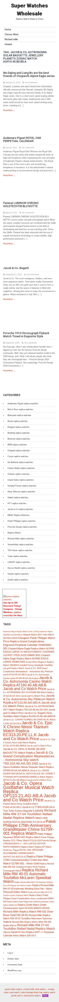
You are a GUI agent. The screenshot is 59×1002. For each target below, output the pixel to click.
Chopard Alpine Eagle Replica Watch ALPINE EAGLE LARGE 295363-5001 (26, 658)
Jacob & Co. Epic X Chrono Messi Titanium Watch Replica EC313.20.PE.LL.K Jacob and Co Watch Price (28, 731)
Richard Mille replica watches (21, 538)
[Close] (24, 590)
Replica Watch (14, 533)
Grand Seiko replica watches (21, 480)
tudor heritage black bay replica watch (38, 992)
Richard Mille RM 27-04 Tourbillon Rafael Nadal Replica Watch (29, 926)
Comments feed (15, 964)
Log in (10, 953)
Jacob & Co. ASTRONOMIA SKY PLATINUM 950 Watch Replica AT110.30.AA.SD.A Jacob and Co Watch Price (28, 692)
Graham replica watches (19, 474)
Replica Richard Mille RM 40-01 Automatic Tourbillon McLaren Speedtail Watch (27, 876)
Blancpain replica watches (19, 415)
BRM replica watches (17, 444)
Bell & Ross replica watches (20, 409)
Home (8, 29)
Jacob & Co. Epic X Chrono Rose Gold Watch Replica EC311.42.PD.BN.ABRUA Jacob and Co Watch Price (29, 742)
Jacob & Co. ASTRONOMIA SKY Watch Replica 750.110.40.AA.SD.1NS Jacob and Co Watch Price (29, 709)
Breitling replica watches (19, 433)
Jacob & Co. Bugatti (16, 268)
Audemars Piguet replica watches (23, 403)
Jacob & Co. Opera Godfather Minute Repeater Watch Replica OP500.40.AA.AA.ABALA (28, 767)
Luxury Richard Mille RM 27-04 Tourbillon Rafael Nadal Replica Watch (29, 814)
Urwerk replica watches (18, 574)
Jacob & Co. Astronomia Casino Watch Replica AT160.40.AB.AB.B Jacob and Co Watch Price (27, 683)
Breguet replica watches (18, 427)
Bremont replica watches (19, 439)
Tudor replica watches (18, 556)
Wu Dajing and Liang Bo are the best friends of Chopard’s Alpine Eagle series (29, 74)
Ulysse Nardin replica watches (21, 568)
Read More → (9, 110)
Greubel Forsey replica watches (22, 486)
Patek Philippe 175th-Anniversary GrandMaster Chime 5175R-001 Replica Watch (29, 827)
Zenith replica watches (18, 580)
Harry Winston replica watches (21, 491)
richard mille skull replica (34, 989)
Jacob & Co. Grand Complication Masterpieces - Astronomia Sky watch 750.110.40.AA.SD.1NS (28, 758)
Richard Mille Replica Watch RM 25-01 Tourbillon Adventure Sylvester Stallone (27, 918)
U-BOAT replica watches (19, 562)
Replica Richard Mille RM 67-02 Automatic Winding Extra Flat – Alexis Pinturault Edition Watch (28, 888)
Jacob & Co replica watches (20, 509)
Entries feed (13, 959)
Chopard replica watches (19, 450)
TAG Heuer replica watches (20, 550)
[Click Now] (14, 599)
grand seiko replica (13, 989)
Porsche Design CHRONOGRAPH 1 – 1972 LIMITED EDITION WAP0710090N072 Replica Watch (29, 843)
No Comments (31, 82)
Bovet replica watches (18, 421)
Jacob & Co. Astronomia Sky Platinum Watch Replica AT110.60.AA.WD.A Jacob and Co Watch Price (29, 701)
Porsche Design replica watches (22, 527)
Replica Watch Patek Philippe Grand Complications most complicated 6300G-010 (28, 898)
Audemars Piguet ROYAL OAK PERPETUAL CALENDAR (22, 139)
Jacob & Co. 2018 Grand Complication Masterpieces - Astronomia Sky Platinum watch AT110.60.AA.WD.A (28, 671)
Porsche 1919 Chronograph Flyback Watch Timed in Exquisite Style (26, 334)
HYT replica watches (17, 503)
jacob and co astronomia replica (25, 995)
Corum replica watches (18, 456)
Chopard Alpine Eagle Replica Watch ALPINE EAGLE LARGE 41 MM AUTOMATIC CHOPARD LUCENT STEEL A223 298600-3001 (28, 651)
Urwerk (8, 44)
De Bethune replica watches (20, 462)
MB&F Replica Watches (18, 515)
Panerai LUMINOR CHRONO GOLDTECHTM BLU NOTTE (21, 204)
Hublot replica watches (18, 497)
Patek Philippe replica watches (22, 521)
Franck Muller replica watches (21, 468)
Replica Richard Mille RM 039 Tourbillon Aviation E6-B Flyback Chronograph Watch (28, 867)
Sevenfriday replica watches (20, 544)
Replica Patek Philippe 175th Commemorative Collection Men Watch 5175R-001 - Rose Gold (28, 860)
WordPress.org (14, 970)
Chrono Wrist (11, 34)
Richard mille (11, 39)
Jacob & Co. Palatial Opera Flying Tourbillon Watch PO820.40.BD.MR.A (29, 803)
